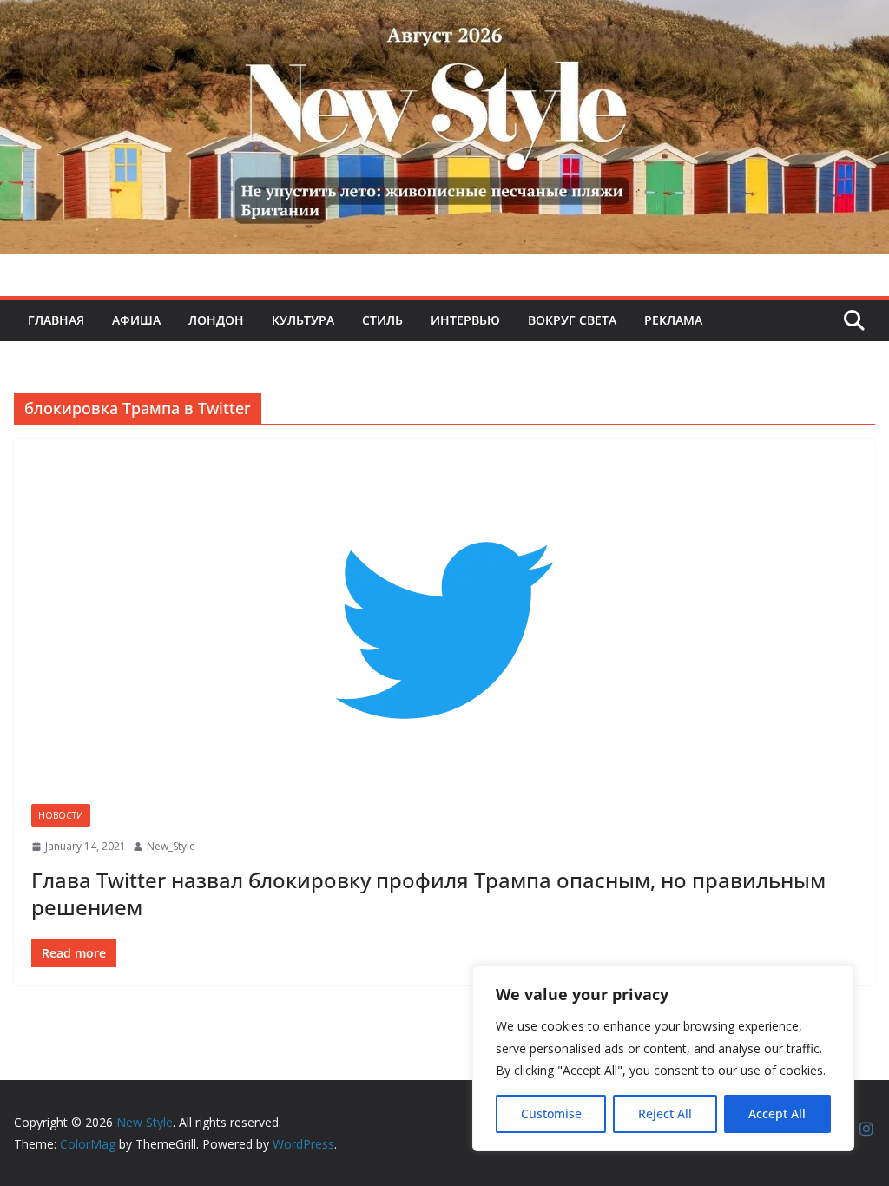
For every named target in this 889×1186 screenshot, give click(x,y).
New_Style (171, 846)
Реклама (673, 320)
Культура (303, 320)
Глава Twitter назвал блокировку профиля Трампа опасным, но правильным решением (428, 893)
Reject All (665, 1113)
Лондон (216, 320)
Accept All (777, 1113)
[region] (663, 1058)
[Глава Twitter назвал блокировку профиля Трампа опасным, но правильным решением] (444, 630)
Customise (551, 1113)
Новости (60, 815)
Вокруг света (572, 320)
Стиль (382, 320)
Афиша (136, 320)
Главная (56, 320)
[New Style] (444, 18)
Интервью (465, 320)
